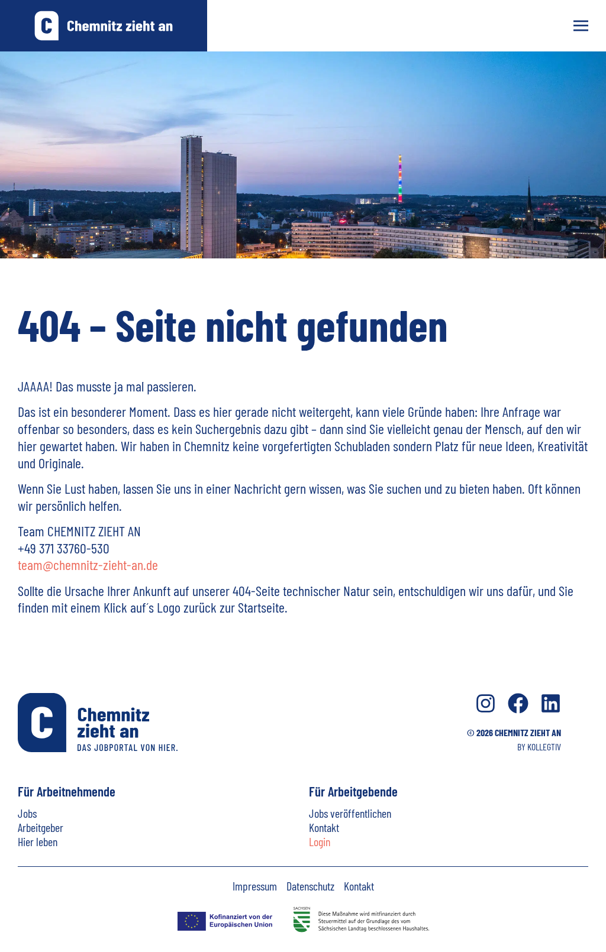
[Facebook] (518, 703)
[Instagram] (485, 703)
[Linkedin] (550, 703)
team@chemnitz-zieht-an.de (88, 564)
